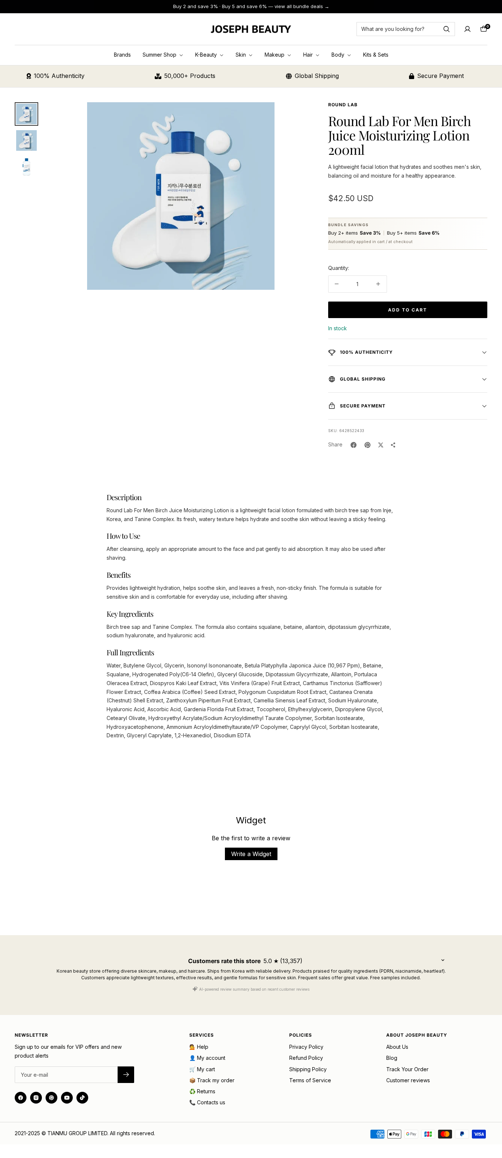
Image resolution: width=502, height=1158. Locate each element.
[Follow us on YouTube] (67, 1098)
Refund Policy (306, 1058)
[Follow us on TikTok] (82, 1098)
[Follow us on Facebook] (20, 1098)
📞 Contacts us (207, 1102)
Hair (308, 54)
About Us (397, 1047)
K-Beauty (206, 54)
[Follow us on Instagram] (36, 1098)
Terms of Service (310, 1080)
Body (338, 54)
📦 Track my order (211, 1080)
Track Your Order (407, 1069)
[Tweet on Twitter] (381, 445)
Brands (122, 54)
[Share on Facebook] (353, 445)
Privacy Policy (306, 1047)
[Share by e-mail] (393, 445)
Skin (241, 54)
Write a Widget (251, 854)
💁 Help (198, 1047)
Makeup (275, 54)
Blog (391, 1058)
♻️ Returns (202, 1091)
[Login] (467, 29)
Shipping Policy (308, 1069)
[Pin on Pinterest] (367, 445)
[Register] (126, 1074)
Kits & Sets (375, 54)
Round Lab (343, 104)
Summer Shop (160, 54)
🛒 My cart (202, 1069)
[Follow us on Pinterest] (51, 1098)
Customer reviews (408, 1080)
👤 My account (207, 1058)
